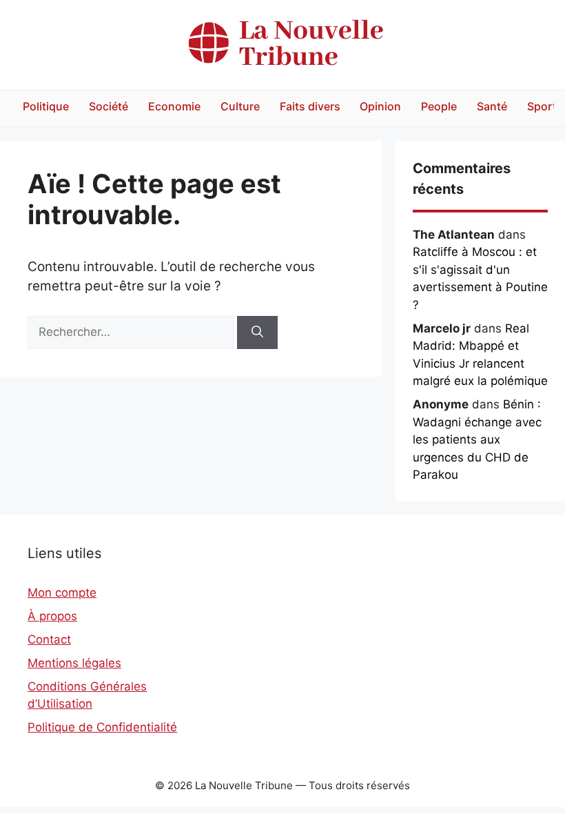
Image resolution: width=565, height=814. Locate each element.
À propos (52, 616)
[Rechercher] (257, 332)
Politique (46, 106)
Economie (174, 106)
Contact (49, 639)
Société (108, 106)
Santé (492, 106)
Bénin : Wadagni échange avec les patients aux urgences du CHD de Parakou (477, 439)
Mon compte (62, 592)
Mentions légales (74, 663)
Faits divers (310, 106)
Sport (542, 106)
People (439, 106)
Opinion (380, 106)
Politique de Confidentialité (102, 727)
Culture (240, 106)
